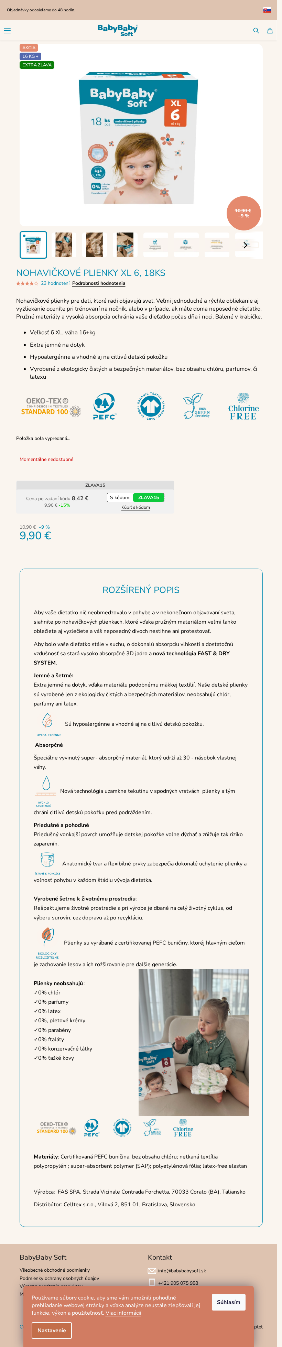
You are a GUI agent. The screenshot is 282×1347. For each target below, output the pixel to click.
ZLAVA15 (148, 497)
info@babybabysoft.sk (182, 1271)
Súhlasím (228, 1302)
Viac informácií (123, 1313)
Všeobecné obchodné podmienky (55, 1270)
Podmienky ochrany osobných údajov (59, 1278)
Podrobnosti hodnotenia (99, 283)
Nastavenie (51, 1330)
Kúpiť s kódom (135, 507)
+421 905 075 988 (178, 1283)
